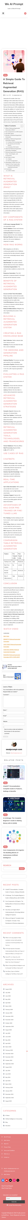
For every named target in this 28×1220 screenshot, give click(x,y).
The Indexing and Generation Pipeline (14, 144)
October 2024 (8, 1060)
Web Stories (7, 1140)
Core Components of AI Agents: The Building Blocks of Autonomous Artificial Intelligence (15, 904)
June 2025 (8, 1036)
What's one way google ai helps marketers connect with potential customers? (13, 940)
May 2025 (7, 1040)
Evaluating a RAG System (13, 147)
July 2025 (7, 1033)
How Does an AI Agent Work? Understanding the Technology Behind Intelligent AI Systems (14, 912)
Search (7, 865)
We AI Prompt (14, 4)
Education (7, 1125)
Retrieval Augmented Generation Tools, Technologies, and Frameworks (14, 154)
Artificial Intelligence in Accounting (13, 1118)
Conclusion (9, 169)
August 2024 (8, 1067)
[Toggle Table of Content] (21, 126)
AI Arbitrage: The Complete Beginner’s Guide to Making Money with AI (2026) (12, 820)
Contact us (6, 1157)
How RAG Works (10, 133)
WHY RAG (6, 636)
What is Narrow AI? (18, 968)
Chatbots (10, 159)
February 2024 (9, 1087)
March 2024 (8, 1084)
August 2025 (8, 1029)
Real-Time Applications (13, 160)
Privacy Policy (7, 1147)
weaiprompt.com (18, 95)
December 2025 (9, 1016)
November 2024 (9, 1057)
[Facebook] (3, 1180)
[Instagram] (14, 1180)
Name (5, 710)
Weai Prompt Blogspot (7, 1186)
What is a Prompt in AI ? (17, 953)
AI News (7, 1115)
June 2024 (8, 1074)
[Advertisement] (14, 33)
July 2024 (7, 1070)
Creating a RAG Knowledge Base (15, 142)
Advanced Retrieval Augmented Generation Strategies (13, 149)
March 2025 (8, 1046)
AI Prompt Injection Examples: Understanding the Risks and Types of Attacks (14, 951)
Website (5, 721)
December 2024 (9, 1053)
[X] (17, 1180)
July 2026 (7, 992)
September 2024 (9, 1063)
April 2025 (7, 1043)
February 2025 (9, 1050)
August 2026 (8, 989)
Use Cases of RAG (10, 157)
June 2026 (8, 996)
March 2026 (8, 1006)
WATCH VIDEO (11, 170)
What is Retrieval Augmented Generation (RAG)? (13, 129)
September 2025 (9, 1026)
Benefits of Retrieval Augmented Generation (13, 136)
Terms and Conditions (9, 1150)
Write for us (7, 1153)
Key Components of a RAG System (14, 131)
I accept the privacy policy (14, 1205)
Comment (6, 694)
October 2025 (8, 1023)
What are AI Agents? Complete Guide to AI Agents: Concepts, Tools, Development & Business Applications (14, 921)
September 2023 (9, 1097)
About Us (6, 1143)
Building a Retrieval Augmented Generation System (13, 139)
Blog (5, 75)
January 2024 (8, 1091)
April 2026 (7, 1002)
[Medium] (10, 1180)
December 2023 (9, 1094)
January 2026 (8, 1013)
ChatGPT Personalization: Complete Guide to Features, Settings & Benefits (12, 788)
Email (5, 716)
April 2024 (7, 1080)
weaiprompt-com (14, 749)
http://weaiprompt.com (16, 753)
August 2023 (8, 1101)
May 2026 (7, 999)
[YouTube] (6, 1180)
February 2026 (9, 1009)
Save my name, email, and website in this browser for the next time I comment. (13, 731)
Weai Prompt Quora (7, 1188)
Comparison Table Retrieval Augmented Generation (14, 166)
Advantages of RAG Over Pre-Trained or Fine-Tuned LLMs (13, 163)
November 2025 (9, 1019)
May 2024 (7, 1077)
